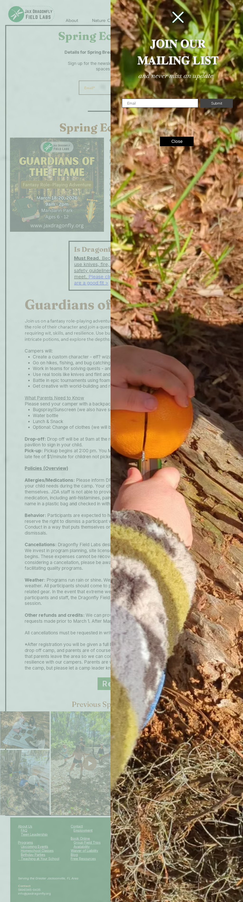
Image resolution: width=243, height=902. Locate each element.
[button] (178, 17)
